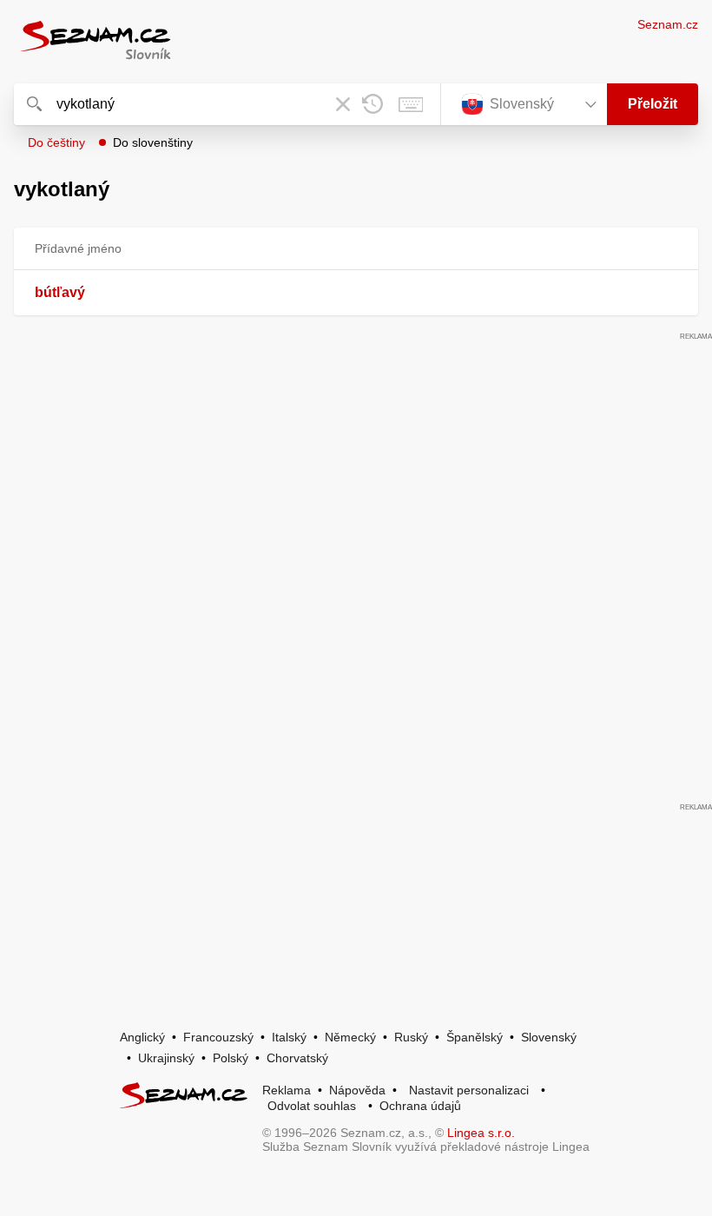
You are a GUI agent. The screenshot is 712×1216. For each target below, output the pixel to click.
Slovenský (549, 1037)
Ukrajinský (166, 1058)
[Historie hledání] (372, 104)
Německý (350, 1037)
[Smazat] (343, 104)
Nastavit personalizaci (469, 1090)
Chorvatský (297, 1058)
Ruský (411, 1037)
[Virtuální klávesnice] (411, 104)
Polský (230, 1058)
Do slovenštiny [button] (153, 142)
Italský (289, 1037)
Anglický (142, 1037)
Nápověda (357, 1090)
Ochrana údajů (420, 1106)
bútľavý (60, 292)
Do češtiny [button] (56, 142)
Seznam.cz (667, 24)
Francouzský (218, 1037)
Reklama (286, 1090)
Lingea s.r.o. (481, 1133)
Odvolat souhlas (311, 1106)
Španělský (474, 1037)
